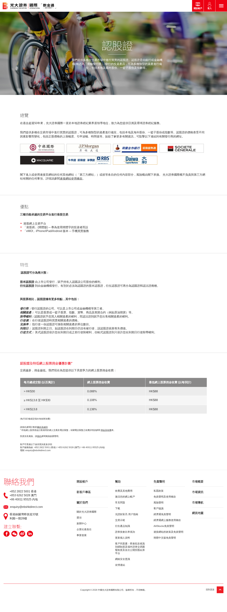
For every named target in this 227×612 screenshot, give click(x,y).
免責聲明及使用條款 (165, 496)
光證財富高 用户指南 (126, 514)
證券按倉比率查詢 (125, 531)
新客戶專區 (84, 492)
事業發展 (82, 535)
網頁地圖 (197, 513)
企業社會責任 (84, 529)
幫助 (118, 481)
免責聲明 (159, 481)
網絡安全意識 (122, 559)
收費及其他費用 (123, 490)
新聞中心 (82, 523)
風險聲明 (159, 502)
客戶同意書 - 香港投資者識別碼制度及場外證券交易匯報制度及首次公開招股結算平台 (130, 548)
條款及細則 (42, 427)
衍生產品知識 (122, 526)
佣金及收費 (106, 430)
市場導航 (197, 502)
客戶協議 (159, 508)
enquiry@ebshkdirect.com (26, 506)
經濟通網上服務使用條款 (167, 520)
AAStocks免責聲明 (164, 526)
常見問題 (120, 502)
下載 (117, 508)
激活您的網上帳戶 (125, 496)
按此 (39, 436)
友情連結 (120, 564)
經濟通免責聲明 (162, 514)
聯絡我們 (19, 481)
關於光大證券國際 (86, 511)
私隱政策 (159, 490)
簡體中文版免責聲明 (165, 537)
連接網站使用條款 (71, 178)
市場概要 (197, 481)
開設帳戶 (82, 481)
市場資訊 (197, 492)
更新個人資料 (122, 537)
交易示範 (120, 520)
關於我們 (82, 502)
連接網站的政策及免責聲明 (168, 531)
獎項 (79, 517)
